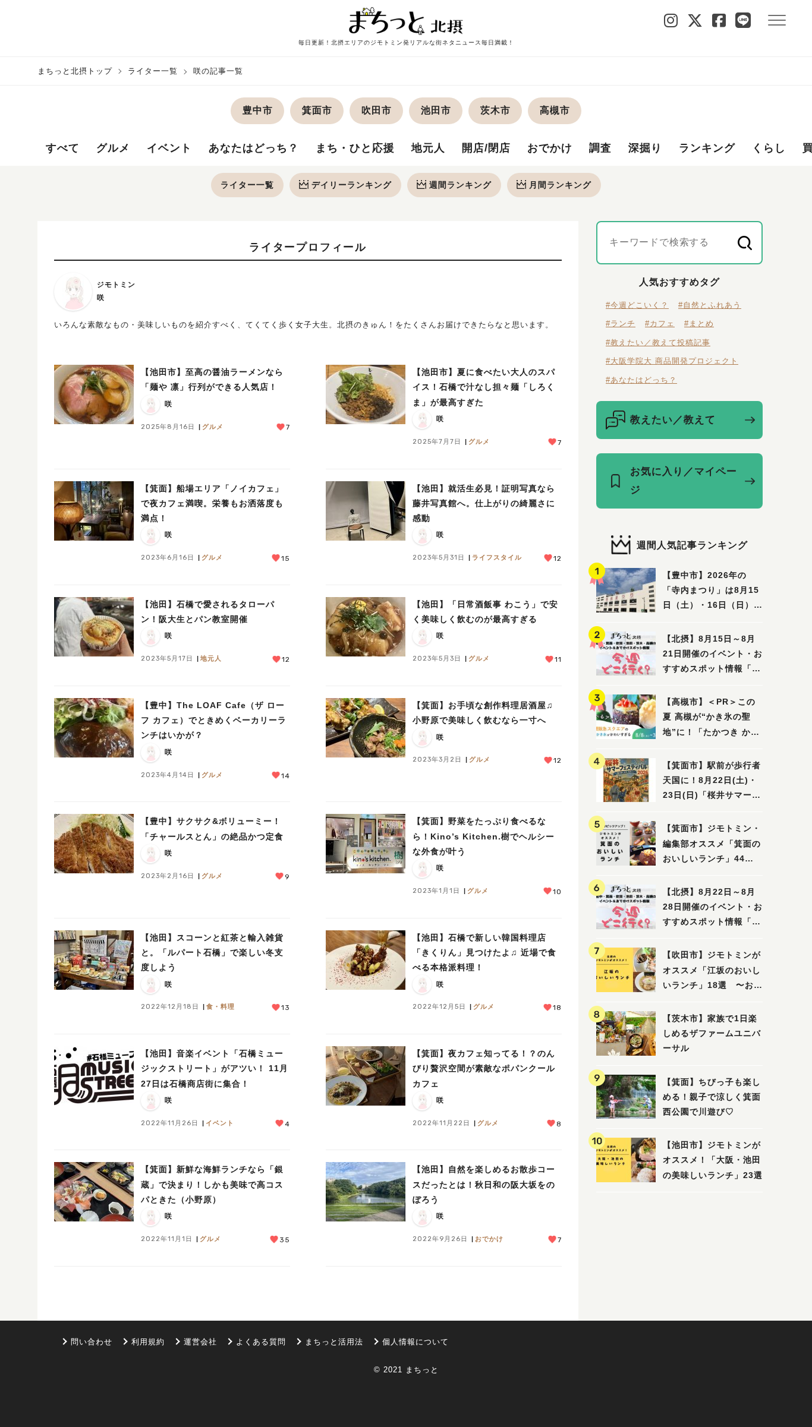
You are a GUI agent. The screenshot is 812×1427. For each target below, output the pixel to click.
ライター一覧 (153, 71)
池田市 (436, 110)
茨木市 (495, 110)
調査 (600, 148)
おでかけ (549, 148)
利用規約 (148, 1341)
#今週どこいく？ (637, 305)
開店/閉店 (486, 148)
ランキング (707, 148)
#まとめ (699, 323)
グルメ (113, 148)
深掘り (645, 148)
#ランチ (620, 323)
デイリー (351, 185)
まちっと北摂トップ (74, 71)
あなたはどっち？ (254, 148)
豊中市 (258, 110)
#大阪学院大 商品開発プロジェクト (672, 360)
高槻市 (555, 110)
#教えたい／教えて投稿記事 (658, 342)
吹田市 (376, 110)
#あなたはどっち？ (641, 379)
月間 (560, 185)
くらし (769, 148)
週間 (460, 185)
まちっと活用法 (334, 1341)
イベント (169, 148)
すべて (63, 148)
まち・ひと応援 (355, 148)
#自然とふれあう (709, 305)
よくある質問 (261, 1341)
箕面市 (317, 110)
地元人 (428, 148)
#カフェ (660, 323)
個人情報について (415, 1341)
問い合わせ (91, 1341)
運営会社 (200, 1341)
